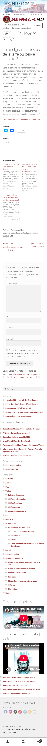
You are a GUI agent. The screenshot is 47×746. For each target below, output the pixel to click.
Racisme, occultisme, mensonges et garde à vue (13, 246)
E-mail (9, 327)
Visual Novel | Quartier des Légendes (17, 441)
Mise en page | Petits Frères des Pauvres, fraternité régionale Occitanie (22, 450)
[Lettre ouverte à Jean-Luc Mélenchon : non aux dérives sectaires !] (12, 207)
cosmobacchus (17, 232)
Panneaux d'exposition (17, 572)
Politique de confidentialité (14, 729)
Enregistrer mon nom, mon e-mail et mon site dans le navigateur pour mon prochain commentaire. (23, 353)
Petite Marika (16, 535)
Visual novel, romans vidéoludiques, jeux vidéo (24, 563)
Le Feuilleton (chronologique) (19, 527)
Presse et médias (19, 14)
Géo (11, 235)
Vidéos (8, 491)
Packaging (12, 576)
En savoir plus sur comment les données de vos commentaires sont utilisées (22, 375)
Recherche (23, 742)
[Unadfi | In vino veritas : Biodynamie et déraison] (12, 176)
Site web (9, 338)
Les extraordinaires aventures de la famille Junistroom (27, 544)
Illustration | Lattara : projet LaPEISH (17, 437)
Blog (7, 486)
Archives (8, 482)
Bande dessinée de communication (21, 568)
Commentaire (12, 283)
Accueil (8, 14)
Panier (36, 740)
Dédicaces (9, 519)
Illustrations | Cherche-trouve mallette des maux (24, 412)
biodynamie (28, 232)
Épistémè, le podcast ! (16, 495)
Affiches (11, 585)
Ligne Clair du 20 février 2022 (37, 245)
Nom (8, 316)
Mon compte (8, 742)
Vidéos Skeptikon (15, 503)
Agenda (8, 550)
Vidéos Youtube (14, 507)
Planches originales (13, 465)
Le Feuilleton (10, 523)
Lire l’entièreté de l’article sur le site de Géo (21, 119)
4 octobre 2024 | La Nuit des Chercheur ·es (21, 400)
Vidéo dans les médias (17, 499)
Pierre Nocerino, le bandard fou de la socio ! (22, 404)
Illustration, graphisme (14, 558)
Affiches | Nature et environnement (19, 416)
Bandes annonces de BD (17, 511)
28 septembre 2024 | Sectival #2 (18, 408)
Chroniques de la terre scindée (22, 531)
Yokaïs (13, 539)
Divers (7, 593)
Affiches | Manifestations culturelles (17, 455)
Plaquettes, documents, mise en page (22, 581)
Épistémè (9, 478)
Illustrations (12, 589)
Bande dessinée (11, 469)
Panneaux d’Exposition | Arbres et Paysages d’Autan (23, 445)
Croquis (8, 515)
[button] (23, 19)
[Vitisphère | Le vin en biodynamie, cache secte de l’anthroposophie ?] (32, 177)
